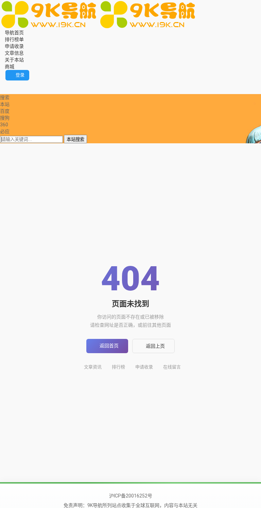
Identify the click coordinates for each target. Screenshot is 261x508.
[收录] (11, 90)
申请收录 (144, 366)
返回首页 (109, 345)
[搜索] (2, 84)
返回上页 (155, 346)
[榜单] (6, 90)
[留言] (6, 84)
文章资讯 (93, 366)
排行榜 (118, 366)
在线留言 (172, 366)
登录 (20, 74)
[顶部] (16, 90)
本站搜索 (75, 139)
